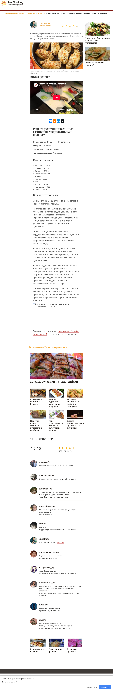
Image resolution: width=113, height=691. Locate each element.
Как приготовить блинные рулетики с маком (56, 425)
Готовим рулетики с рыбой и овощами (73, 403)
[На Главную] (12, 3)
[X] (62, 121)
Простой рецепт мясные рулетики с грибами (36, 425)
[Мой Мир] (58, 121)
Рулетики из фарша (55, 650)
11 (70, 22)
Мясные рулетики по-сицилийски (54, 381)
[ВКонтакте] (50, 121)
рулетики (60, 542)
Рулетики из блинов (37, 650)
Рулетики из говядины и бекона (37, 401)
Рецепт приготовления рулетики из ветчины (75, 424)
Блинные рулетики (72, 650)
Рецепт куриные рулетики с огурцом (54, 403)
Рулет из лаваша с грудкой (95, 64)
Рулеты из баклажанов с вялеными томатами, (97, 40)
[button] (110, 3)
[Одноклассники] (54, 121)
